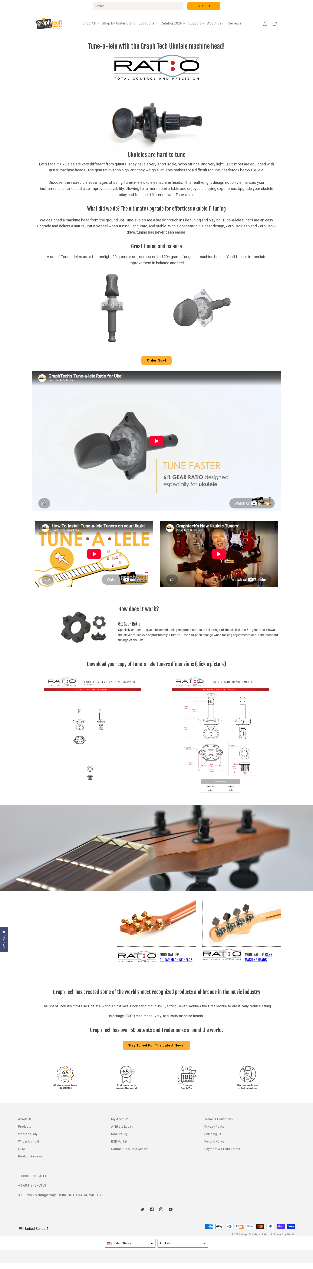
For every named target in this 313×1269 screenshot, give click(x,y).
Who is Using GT (29, 1141)
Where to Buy (27, 1134)
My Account (119, 1119)
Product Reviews (30, 1156)
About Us (25, 1119)
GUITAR (165, 960)
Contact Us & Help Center (129, 1149)
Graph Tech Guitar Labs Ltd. (257, 1234)
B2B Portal (119, 1141)
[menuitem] (90, 23)
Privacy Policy (214, 1126)
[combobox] (138, 6)
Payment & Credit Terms (222, 1149)
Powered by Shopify (284, 1234)
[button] (274, 23)
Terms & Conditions (218, 1119)
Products (24, 1126)
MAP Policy (119, 1134)
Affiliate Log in (122, 1126)
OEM (21, 1149)
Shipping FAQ (214, 1134)
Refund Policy (214, 1141)
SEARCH (204, 6)
